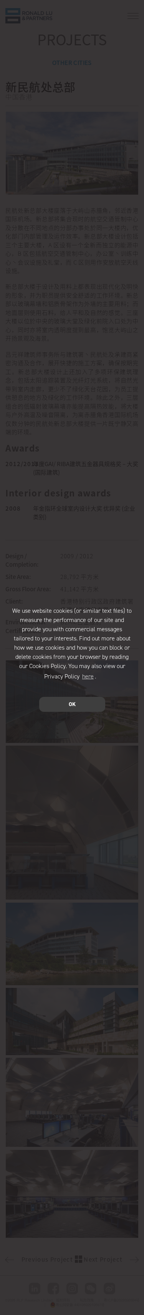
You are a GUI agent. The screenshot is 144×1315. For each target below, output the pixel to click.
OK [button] (72, 704)
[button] (99, 677)
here (88, 676)
